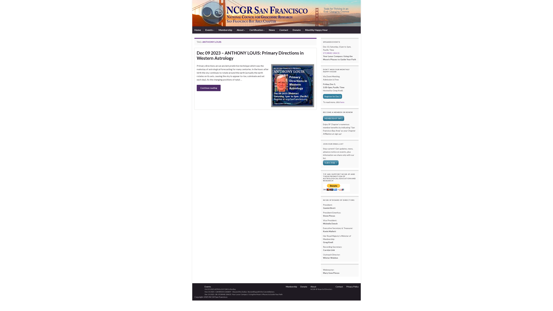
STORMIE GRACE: (331, 53)
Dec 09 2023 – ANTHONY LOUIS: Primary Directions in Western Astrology (250, 55)
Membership (225, 30)
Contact (283, 30)
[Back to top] (546, 304)
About (240, 30)
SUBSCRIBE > (330, 163)
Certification (256, 30)
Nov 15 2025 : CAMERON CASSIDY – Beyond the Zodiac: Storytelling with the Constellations (239, 292)
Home (197, 30)
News (272, 30)
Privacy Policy (352, 286)
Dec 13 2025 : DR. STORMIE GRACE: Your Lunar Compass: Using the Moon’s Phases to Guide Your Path (244, 294)
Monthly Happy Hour (316, 30)
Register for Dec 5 (332, 96)
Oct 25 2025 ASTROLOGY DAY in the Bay (220, 289)
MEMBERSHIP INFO (333, 118)
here (342, 102)
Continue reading (208, 88)
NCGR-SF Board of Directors (321, 289)
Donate (297, 30)
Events (209, 30)
